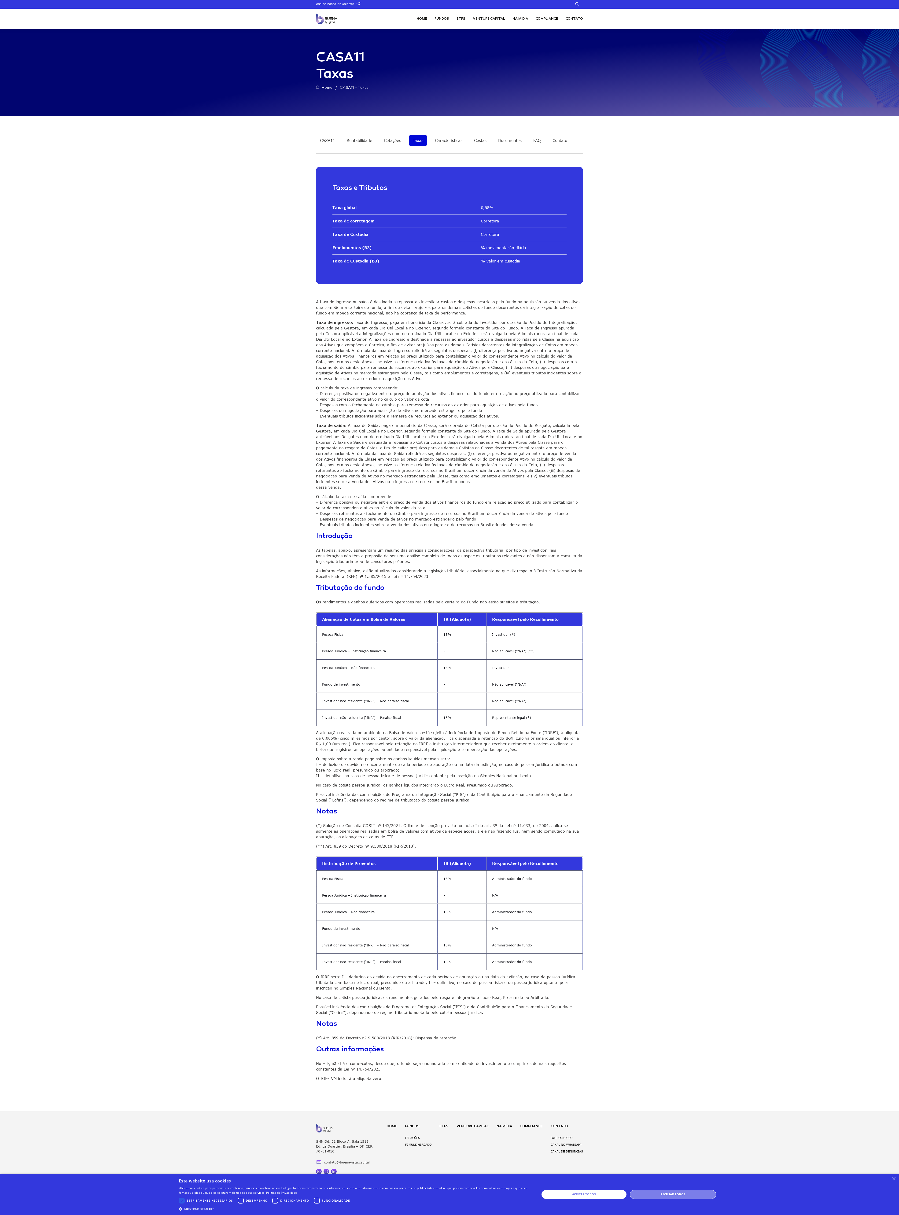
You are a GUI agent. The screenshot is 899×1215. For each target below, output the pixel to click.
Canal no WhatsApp (566, 1144)
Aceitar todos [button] (584, 1194)
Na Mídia (520, 19)
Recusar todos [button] (672, 1194)
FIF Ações (412, 1138)
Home (422, 19)
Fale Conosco (561, 1138)
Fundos (442, 19)
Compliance (547, 19)
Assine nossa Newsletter (335, 4)
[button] (354, 1208)
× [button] (893, 1179)
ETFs (461, 19)
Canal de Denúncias (567, 1151)
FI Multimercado (418, 1144)
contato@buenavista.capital (347, 1162)
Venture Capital (489, 19)
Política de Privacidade (281, 1193)
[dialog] (449, 1194)
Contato (574, 19)
